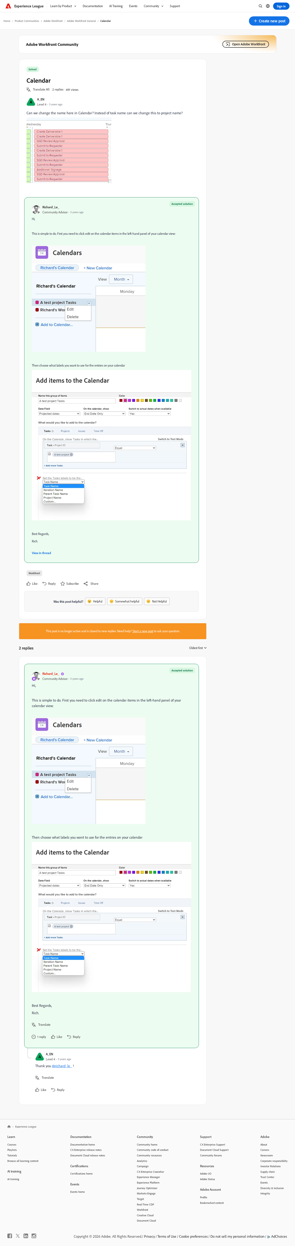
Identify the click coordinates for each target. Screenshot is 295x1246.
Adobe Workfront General (81, 21)
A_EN (40, 99)
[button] (269, 21)
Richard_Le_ (50, 207)
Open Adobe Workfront (248, 44)
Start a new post (143, 631)
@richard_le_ (62, 1066)
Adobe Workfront (53, 21)
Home (6, 21)
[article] (111, 856)
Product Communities (27, 21)
